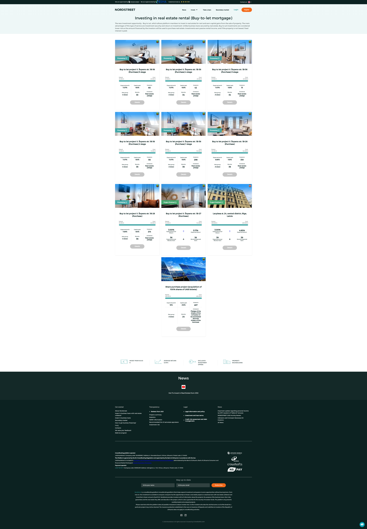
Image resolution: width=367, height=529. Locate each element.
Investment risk (154, 424)
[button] (362, 524)
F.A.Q (117, 425)
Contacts (118, 428)
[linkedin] (185, 515)
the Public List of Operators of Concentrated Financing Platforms (153, 460)
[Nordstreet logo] (125, 10)
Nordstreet (138, 492)
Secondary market (222, 10)
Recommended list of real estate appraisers (164, 422)
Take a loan (207, 10)
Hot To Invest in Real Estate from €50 (183, 393)
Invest (193, 10)
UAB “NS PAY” (119, 468)
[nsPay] (234, 469)
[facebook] (181, 515)
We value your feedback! (123, 430)
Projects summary (155, 415)
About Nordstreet (121, 411)
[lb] (235, 453)
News (184, 10)
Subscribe (218, 485)
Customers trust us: (174, 2)
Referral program (121, 433)
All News (221, 422)
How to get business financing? (125, 423)
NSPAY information (155, 420)
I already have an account (220, 523)
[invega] (235, 459)
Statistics (152, 417)
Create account (198, 523)
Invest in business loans (123, 418)
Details (137, 102)
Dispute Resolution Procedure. (142, 463)
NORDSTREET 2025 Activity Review (229, 415)
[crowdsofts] (234, 464)
